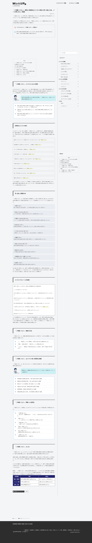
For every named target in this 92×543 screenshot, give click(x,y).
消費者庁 (19, 523)
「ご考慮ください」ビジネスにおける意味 (23, 62)
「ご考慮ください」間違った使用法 (22, 72)
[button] (77, 53)
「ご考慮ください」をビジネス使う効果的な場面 (24, 71)
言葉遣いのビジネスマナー (19, 491)
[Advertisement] (34, 47)
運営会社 (70, 530)
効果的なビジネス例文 (19, 64)
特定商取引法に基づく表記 (46, 530)
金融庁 (23, 523)
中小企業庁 (30, 523)
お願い (27, 491)
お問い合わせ (76, 530)
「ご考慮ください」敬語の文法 (21, 69)
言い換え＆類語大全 (19, 66)
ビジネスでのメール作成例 (20, 67)
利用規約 (37, 530)
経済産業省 (15, 523)
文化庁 (26, 523)
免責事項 (32, 530)
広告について (56, 530)
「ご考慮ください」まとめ (20, 74)
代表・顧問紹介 (63, 530)
